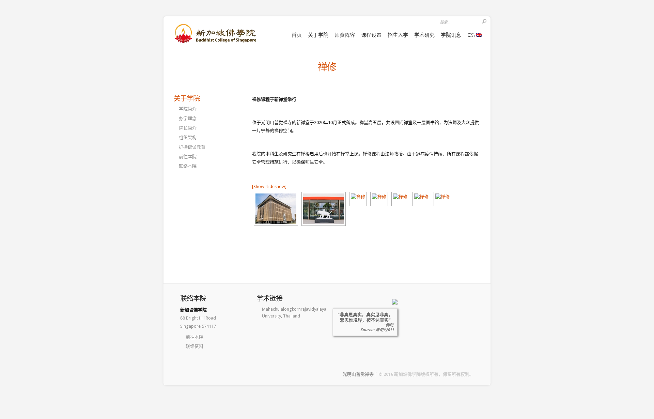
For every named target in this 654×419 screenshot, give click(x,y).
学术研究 (424, 35)
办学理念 (188, 118)
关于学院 (318, 35)
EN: (471, 35)
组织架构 (188, 137)
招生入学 (398, 35)
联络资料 (194, 346)
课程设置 (371, 35)
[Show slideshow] (269, 186)
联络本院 (188, 166)
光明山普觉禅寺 (358, 374)
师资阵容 (344, 35)
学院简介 (188, 108)
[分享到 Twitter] (286, 249)
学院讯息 (451, 35)
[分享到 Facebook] (276, 249)
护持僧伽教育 (192, 147)
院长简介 (188, 127)
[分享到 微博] (256, 249)
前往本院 (188, 156)
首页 (297, 35)
